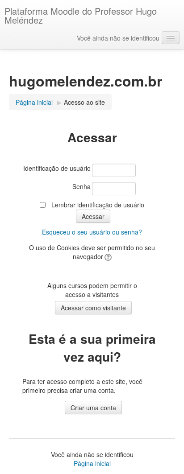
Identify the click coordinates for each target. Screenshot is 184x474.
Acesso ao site (84, 102)
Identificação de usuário (57, 168)
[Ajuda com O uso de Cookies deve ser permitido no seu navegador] (107, 256)
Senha (81, 186)
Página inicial (92, 463)
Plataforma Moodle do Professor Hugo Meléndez (80, 15)
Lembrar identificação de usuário (97, 204)
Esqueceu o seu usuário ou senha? (92, 231)
